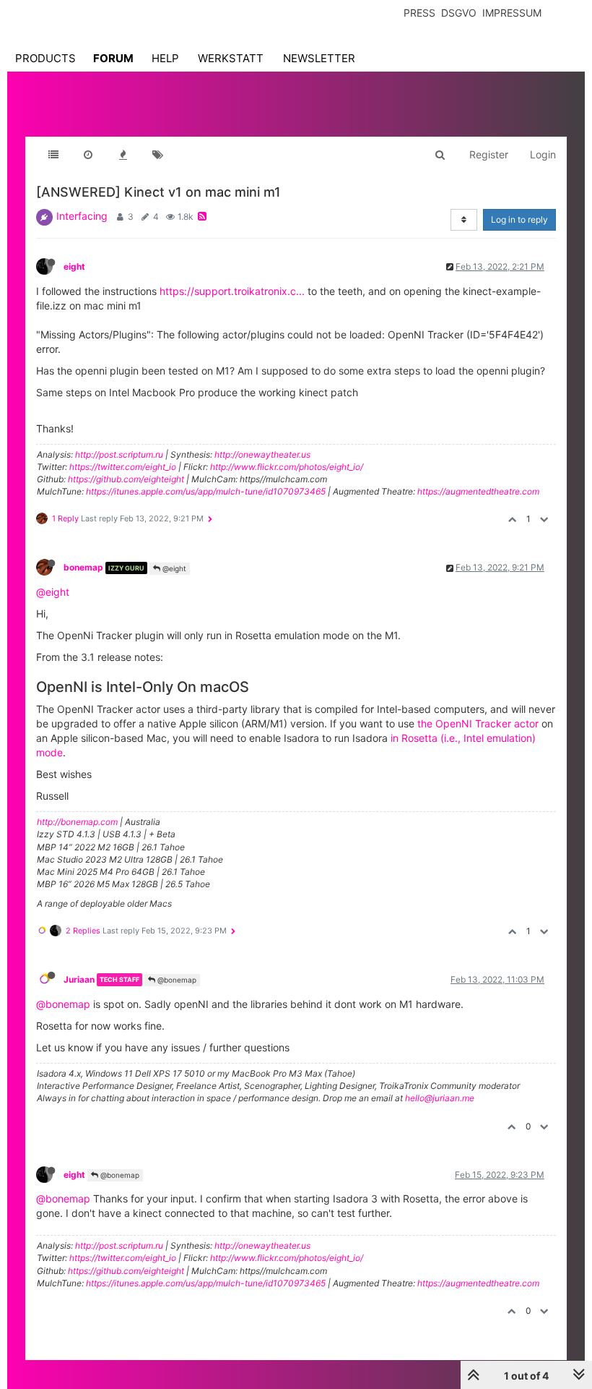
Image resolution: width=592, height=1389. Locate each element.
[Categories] (53, 155)
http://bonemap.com (77, 821)
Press (419, 13)
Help (165, 58)
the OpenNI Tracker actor (478, 723)
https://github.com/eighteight (126, 479)
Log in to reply (519, 219)
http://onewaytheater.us (262, 454)
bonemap (83, 567)
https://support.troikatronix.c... (232, 291)
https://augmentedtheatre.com (478, 491)
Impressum (511, 13)
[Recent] (88, 155)
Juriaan (79, 979)
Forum (113, 58)
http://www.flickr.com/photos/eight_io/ (286, 466)
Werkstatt (231, 58)
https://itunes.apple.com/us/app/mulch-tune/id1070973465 (206, 491)
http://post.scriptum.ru (119, 454)
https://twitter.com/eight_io (122, 466)
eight (74, 266)
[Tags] (157, 155)
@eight (173, 568)
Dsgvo (458, 13)
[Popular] (122, 155)
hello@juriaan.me (439, 1098)
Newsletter (319, 58)
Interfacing (82, 216)
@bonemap (175, 979)
